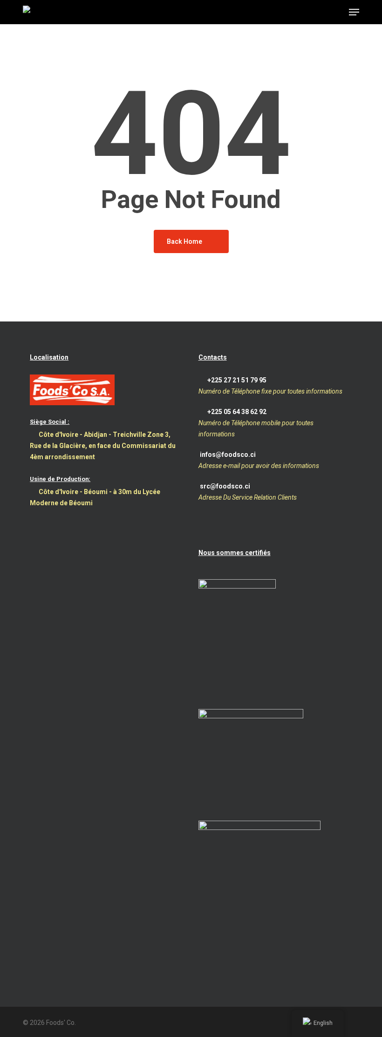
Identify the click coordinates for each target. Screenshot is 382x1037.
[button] (354, 12)
